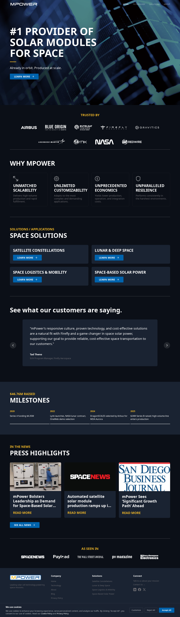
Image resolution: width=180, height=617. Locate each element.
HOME (126, 4)
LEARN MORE (22, 76)
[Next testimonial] (167, 345)
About (53, 589)
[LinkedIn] (134, 589)
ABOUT (167, 4)
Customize (136, 610)
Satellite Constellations (102, 581)
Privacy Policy (57, 598)
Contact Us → (139, 584)
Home (53, 581)
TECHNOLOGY (139, 4)
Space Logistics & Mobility (103, 589)
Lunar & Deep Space (101, 585)
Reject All (151, 610)
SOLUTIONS (154, 4)
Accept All (166, 610)
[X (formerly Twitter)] (144, 589)
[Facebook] (139, 589)
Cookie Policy (46, 613)
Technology (56, 585)
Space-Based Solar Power (103, 594)
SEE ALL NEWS (22, 525)
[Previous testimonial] (13, 345)
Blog (53, 594)
